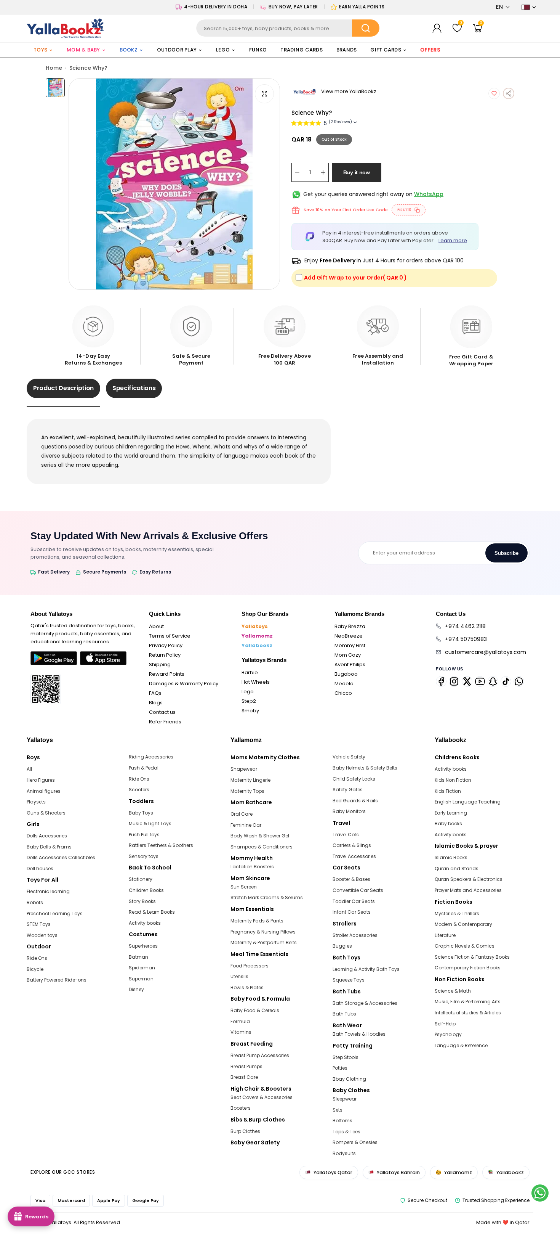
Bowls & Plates (247, 987)
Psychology (448, 1034)
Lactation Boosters (252, 866)
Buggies (342, 946)
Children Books (146, 890)
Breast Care (244, 1077)
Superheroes (143, 946)
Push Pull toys (144, 834)
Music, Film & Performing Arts (468, 1001)
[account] (437, 28)
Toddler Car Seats (354, 901)
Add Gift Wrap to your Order (355, 277)
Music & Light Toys (150, 823)
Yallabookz (257, 645)
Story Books (142, 901)
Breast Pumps (246, 1066)
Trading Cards (301, 49)
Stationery (140, 879)
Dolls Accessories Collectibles (61, 857)
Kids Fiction (448, 791)
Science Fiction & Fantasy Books (472, 957)
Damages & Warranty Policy (183, 683)
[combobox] (287, 28)
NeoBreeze (348, 635)
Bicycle (35, 969)
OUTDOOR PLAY (177, 49)
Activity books (145, 923)
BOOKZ (129, 49)
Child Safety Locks (354, 779)
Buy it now (356, 172)
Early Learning (451, 813)
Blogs (156, 702)
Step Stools (345, 1057)
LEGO (223, 49)
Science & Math (453, 991)
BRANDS (346, 49)
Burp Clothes (245, 1131)
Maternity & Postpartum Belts (263, 942)
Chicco (343, 693)
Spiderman (142, 967)
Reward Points (166, 674)
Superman (141, 978)
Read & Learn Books (152, 912)
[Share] (508, 93)
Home (54, 68)
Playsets (36, 802)
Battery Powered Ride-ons (56, 980)
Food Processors (249, 965)
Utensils (239, 976)
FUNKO (258, 49)
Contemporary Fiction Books (468, 967)
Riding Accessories (151, 757)
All (29, 769)
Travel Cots (346, 834)
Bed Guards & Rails (355, 800)
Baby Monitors (349, 811)
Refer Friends (165, 721)
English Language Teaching (468, 802)
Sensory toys (143, 856)
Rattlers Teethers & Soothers (161, 845)
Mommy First (349, 645)
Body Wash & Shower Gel (259, 835)
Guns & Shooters (46, 813)
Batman (138, 957)
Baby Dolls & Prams (49, 847)
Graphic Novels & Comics (464, 946)
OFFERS (430, 49)
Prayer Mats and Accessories (468, 890)
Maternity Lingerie (250, 780)
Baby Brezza (349, 626)
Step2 (249, 701)
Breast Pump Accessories (259, 1055)
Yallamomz (257, 635)
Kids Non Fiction (453, 780)
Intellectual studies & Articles (468, 1012)
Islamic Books (451, 857)
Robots (35, 902)
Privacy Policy (165, 645)
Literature (445, 935)
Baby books (448, 823)
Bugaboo (346, 674)
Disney (136, 989)
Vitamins (240, 1032)
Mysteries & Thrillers (457, 913)
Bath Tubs (344, 1014)
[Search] (365, 28)
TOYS (40, 49)
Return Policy (165, 655)
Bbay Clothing (349, 1079)
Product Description (63, 388)
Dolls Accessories (47, 835)
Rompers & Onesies (355, 1142)
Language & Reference (461, 1045)
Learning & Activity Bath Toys (366, 969)
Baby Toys (141, 813)
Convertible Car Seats (358, 890)
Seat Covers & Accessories (261, 1097)
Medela (344, 683)
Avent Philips (349, 664)
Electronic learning (48, 891)
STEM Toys (39, 924)
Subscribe (506, 553)
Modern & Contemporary (463, 924)
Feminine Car (245, 825)
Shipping (160, 664)
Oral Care (241, 814)
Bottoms (342, 1120)
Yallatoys (255, 626)
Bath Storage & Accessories (365, 1003)
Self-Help (445, 1023)
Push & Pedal (143, 768)
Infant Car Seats (352, 912)
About (156, 626)
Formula (240, 1021)
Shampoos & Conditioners (261, 847)
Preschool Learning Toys (55, 913)
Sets (337, 1110)
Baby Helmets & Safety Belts (365, 768)
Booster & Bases (351, 879)
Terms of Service (169, 635)
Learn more (452, 240)
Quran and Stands (456, 868)
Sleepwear (345, 1099)
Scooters (139, 789)
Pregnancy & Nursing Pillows (263, 932)
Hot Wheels (256, 682)
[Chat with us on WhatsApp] (540, 1193)
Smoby (250, 710)
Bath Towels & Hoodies (359, 1034)
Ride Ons (37, 958)
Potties (340, 1068)
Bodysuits (344, 1153)
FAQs (155, 693)
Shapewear (243, 769)
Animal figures (44, 791)
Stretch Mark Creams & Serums (266, 897)
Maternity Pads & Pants (256, 920)
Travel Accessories (354, 856)
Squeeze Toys (349, 980)
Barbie (250, 672)
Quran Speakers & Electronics (468, 879)
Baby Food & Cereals (254, 1010)
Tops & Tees (346, 1131)
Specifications (134, 388)
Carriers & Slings (352, 845)
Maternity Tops (247, 791)
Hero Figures (41, 780)
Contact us (162, 712)
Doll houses (40, 868)
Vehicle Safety (349, 757)
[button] (503, 7)
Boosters (240, 1108)
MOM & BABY (83, 49)
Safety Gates (348, 789)
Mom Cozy (347, 655)
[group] (174, 184)
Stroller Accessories (355, 935)
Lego (248, 691)
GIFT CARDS (385, 49)
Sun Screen (243, 887)
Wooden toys (42, 935)
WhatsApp (428, 194)
